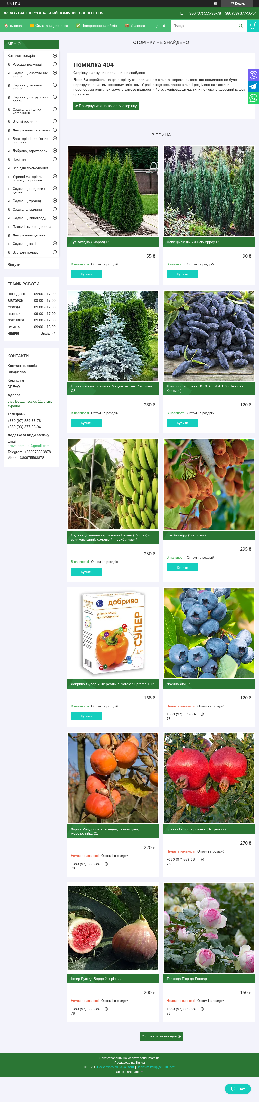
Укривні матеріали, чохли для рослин (28, 178)
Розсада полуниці (27, 64)
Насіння (19, 159)
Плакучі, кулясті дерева (32, 226)
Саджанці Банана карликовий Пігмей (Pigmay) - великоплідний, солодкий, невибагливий (110, 537)
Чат (242, 1089)
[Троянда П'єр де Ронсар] (209, 928)
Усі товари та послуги (159, 1036)
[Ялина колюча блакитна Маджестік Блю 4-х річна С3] (113, 336)
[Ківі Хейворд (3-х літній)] (209, 484)
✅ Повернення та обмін (96, 25)
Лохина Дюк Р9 (179, 684)
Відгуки (14, 264)
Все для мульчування (30, 168)
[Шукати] (240, 26)
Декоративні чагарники (31, 130)
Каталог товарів (21, 55)
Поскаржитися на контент (115, 1067)
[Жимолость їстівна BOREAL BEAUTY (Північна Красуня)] (209, 336)
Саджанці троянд (27, 201)
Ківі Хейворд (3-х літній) (186, 535)
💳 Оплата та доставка (49, 25)
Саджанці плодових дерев (29, 190)
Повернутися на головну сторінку (108, 106)
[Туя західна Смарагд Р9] (113, 191)
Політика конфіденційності (156, 1067)
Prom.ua (154, 1058)
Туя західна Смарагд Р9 (90, 242)
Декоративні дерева (29, 235)
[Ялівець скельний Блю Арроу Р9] (209, 191)
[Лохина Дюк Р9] (209, 633)
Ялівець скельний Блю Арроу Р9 (193, 242)
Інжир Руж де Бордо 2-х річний (96, 978)
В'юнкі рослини (25, 121)
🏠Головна (13, 25)
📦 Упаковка (135, 25)
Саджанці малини (27, 209)
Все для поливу (25, 252)
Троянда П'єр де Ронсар (187, 978)
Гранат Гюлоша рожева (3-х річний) (196, 829)
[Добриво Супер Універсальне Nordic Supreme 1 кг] (113, 633)
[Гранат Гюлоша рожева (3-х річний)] (209, 778)
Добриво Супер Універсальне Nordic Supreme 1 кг (112, 684)
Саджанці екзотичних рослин (30, 75)
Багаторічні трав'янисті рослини (31, 140)
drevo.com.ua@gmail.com (29, 446)
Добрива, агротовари (30, 151)
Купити (86, 274)
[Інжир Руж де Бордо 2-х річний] (113, 928)
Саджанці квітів (25, 244)
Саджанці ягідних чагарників (27, 111)
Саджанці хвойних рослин (28, 87)
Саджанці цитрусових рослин (30, 99)
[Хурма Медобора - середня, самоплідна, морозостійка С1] (113, 778)
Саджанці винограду (29, 218)
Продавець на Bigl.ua (129, 1062)
